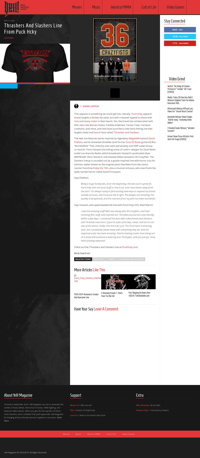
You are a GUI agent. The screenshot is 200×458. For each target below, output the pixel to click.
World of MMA (121, 7)
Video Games (175, 7)
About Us (74, 405)
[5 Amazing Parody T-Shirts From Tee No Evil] (114, 281)
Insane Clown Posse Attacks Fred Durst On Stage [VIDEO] (180, 138)
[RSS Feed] (194, 451)
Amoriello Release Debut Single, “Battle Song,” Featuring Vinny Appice (179, 120)
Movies (77, 7)
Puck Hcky (137, 113)
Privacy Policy (142, 410)
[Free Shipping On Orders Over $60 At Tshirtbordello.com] (142, 281)
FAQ (72, 410)
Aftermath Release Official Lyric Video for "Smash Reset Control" (180, 110)
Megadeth (134, 138)
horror (97, 132)
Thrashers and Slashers (126, 132)
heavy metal (90, 121)
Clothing (8, 38)
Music (96, 7)
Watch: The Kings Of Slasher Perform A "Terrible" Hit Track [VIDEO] (179, 89)
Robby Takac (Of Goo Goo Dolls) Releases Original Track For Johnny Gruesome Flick (180, 100)
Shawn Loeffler (91, 106)
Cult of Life (148, 7)
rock (76, 121)
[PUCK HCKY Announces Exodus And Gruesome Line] (87, 282)
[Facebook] (181, 451)
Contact (74, 415)
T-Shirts (111, 259)
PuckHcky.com (130, 247)
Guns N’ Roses (133, 142)
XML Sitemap (142, 405)
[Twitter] (190, 451)
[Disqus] (115, 347)
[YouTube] (185, 451)
